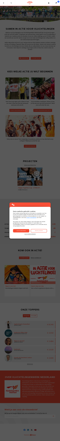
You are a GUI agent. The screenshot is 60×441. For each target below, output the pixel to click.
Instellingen (39, 230)
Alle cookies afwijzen (30, 234)
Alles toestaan (21, 230)
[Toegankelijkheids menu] (58, 1)
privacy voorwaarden (31, 217)
